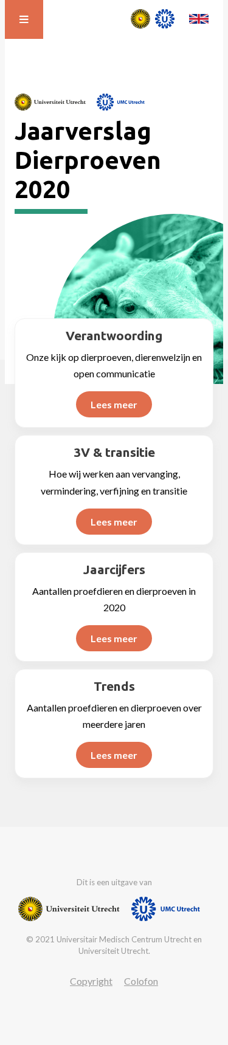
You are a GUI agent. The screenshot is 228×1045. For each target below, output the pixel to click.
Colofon (141, 981)
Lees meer (114, 404)
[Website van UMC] (121, 102)
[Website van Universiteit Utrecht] (50, 102)
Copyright (91, 981)
